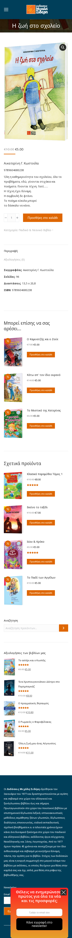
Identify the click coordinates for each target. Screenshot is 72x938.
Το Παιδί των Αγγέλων (41, 577)
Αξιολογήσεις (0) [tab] (14, 259)
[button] (62, 47)
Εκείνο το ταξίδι (37, 507)
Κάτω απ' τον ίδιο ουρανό (43, 375)
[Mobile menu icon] (6, 9)
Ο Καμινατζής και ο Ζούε (42, 339)
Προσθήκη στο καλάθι (43, 218)
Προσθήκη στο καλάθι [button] (41, 354)
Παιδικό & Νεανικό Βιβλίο (35, 230)
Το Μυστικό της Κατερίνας (44, 410)
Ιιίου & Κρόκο (35, 541)
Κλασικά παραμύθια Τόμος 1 (45, 474)
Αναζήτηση (11, 620)
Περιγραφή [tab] (11, 251)
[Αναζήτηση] (63, 628)
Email (8, 894)
